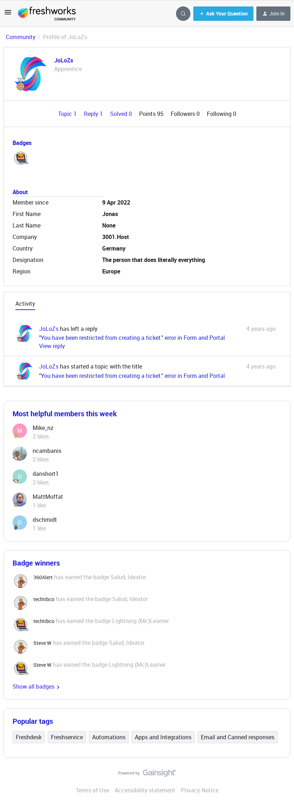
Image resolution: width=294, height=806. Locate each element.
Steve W (42, 642)
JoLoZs (63, 60)
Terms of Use (92, 790)
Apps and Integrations (163, 737)
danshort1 (46, 474)
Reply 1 (94, 114)
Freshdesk (29, 737)
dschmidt (45, 520)
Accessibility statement (145, 790)
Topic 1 (68, 114)
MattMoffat (48, 497)
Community (20, 37)
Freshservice (67, 737)
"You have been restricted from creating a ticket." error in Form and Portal (132, 338)
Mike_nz (43, 428)
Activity (25, 304)
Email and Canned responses (237, 737)
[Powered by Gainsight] (147, 774)
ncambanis (47, 451)
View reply (52, 346)
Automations (108, 737)
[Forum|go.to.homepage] (47, 13)
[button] (8, 14)
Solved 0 (121, 114)
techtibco (43, 599)
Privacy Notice (199, 790)
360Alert (43, 577)
